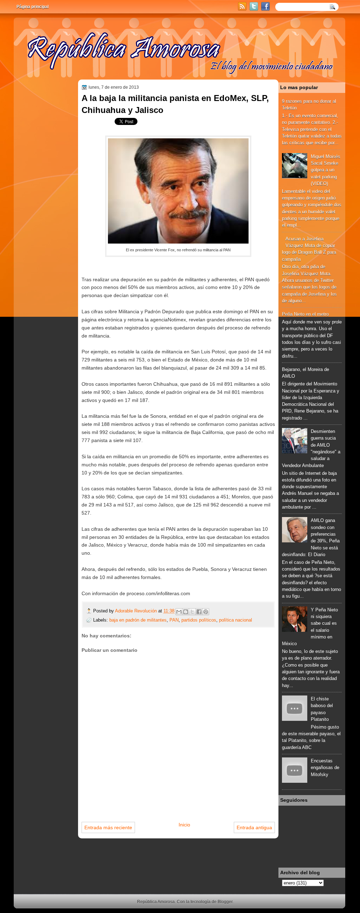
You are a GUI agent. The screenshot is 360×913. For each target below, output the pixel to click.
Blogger (225, 901)
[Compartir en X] (192, 611)
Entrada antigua (254, 827)
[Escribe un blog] (185, 611)
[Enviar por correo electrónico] (178, 611)
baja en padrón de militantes (138, 620)
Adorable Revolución (136, 610)
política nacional (235, 620)
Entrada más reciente (108, 827)
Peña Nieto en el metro (305, 314)
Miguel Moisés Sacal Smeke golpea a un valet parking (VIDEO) (325, 170)
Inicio (184, 824)
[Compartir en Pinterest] (205, 611)
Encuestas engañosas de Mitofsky (325, 767)
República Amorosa (156, 901)
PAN (174, 620)
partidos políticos (198, 620)
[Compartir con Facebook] (198, 611)
